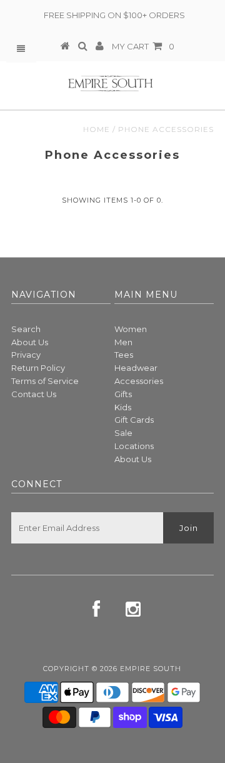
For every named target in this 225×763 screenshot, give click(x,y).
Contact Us (33, 394)
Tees (123, 355)
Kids (122, 407)
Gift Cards (134, 420)
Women (130, 329)
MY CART (143, 46)
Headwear (136, 368)
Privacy (26, 355)
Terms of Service (45, 381)
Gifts (123, 394)
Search (26, 329)
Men (123, 342)
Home (96, 129)
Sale (123, 433)
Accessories (138, 381)
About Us (29, 342)
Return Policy (38, 368)
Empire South (150, 668)
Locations (134, 446)
